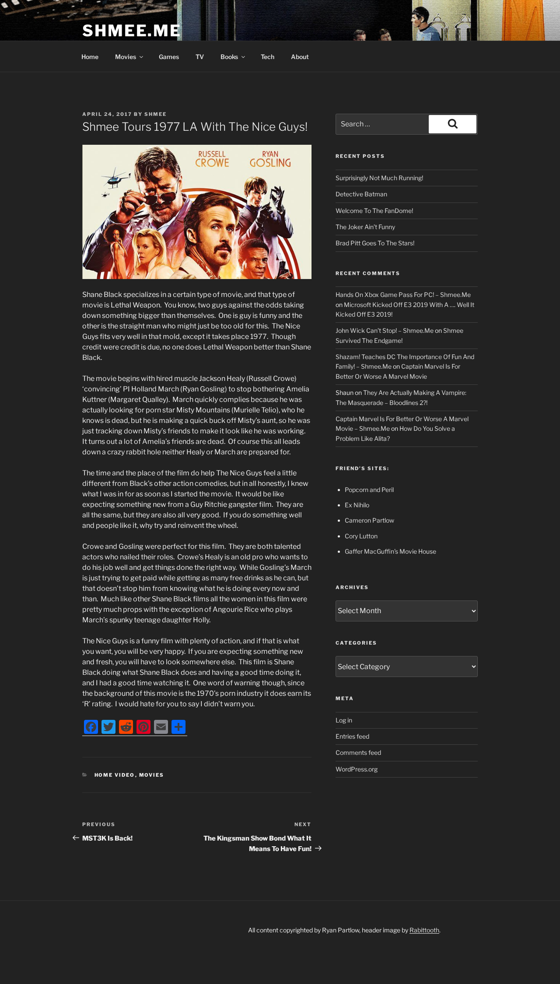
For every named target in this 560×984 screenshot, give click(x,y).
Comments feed (358, 752)
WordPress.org (357, 769)
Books (229, 56)
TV (200, 56)
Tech (267, 56)
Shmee (155, 114)
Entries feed (352, 736)
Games (169, 56)
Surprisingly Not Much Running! (379, 177)
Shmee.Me (132, 30)
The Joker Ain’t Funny (365, 226)
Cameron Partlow (369, 520)
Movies (125, 56)
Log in (344, 720)
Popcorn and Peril (369, 489)
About (300, 56)
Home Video (114, 775)
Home (89, 56)
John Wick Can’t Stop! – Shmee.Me (385, 330)
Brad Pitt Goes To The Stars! (375, 243)
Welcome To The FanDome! (374, 210)
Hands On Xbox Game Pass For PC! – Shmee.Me (403, 294)
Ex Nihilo (357, 505)
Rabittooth (424, 930)
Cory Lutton (361, 536)
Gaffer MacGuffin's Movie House (390, 551)
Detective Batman (361, 194)
